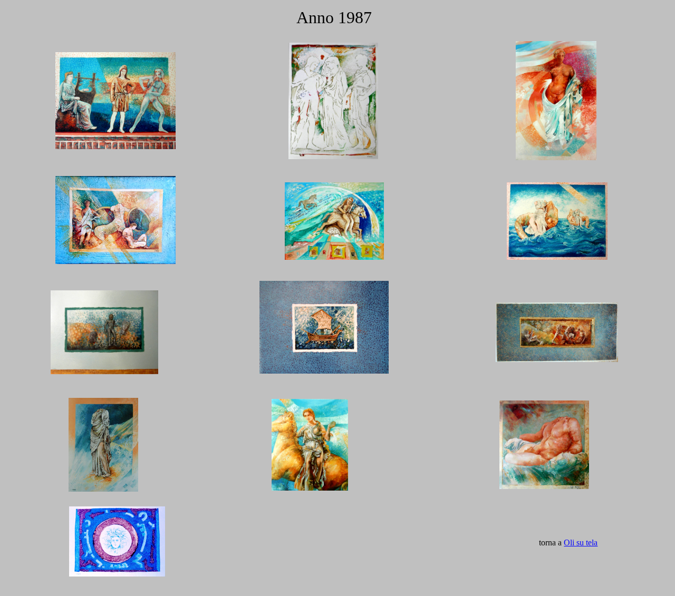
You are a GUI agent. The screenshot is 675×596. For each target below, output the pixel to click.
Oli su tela (580, 542)
